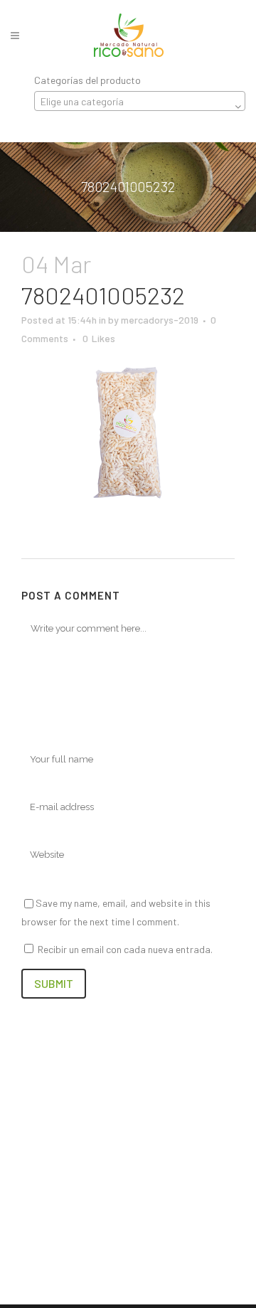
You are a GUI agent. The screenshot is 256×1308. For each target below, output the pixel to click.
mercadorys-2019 (159, 320)
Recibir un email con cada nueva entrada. (125, 949)
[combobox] (139, 101)
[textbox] (140, 102)
